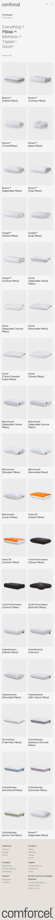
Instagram (6, 879)
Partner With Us (35, 865)
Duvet (31, 857)
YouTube (5, 882)
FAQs (30, 871)
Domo (4, 855)
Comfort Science (9, 868)
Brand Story (7, 865)
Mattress (32, 852)
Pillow (30, 849)
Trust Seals (6, 871)
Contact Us (33, 868)
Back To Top (33, 888)
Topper (31, 855)
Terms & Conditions (36, 882)
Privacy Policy (34, 885)
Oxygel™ (6, 852)
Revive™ (5, 849)
